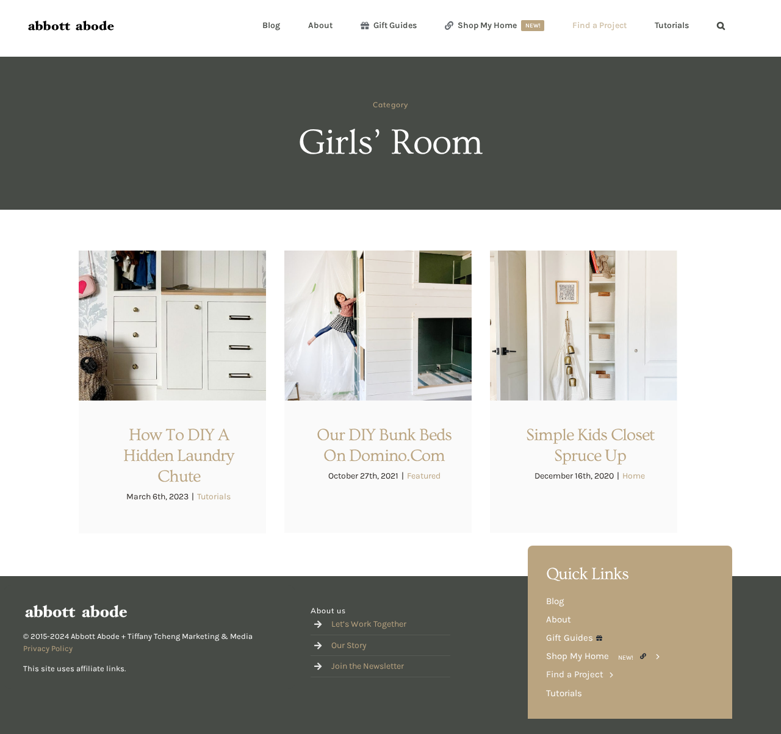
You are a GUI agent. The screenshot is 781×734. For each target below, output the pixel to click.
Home (633, 476)
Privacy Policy (48, 648)
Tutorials (214, 496)
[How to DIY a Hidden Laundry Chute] (172, 326)
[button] (721, 25)
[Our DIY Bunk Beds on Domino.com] (378, 326)
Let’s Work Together (368, 624)
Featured (424, 476)
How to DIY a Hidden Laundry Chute (178, 456)
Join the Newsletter (367, 666)
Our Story (349, 645)
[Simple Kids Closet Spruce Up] (583, 326)
